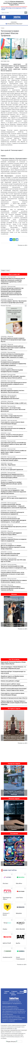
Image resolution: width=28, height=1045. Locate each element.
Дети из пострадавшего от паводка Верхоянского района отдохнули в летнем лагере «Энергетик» (13, 547)
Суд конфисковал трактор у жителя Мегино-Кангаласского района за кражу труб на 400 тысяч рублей (13, 444)
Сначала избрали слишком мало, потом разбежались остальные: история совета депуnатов (12, 574)
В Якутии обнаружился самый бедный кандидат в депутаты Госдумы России (14, 3)
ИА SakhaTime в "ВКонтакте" (14, 24)
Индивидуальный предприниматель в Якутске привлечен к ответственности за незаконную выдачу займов (12, 475)
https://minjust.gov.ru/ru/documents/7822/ (13, 1035)
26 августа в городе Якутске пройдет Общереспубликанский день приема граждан (11, 483)
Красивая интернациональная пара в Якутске (14, 698)
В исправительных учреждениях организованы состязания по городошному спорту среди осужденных (13, 363)
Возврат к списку (5, 270)
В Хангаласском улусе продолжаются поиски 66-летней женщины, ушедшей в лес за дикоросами (14, 384)
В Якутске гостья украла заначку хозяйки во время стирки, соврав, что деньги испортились (13, 452)
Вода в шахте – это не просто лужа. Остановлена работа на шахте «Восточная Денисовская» (13, 409)
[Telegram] (17, 239)
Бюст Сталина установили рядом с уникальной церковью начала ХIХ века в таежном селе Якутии (12, 588)
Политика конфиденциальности (9, 1006)
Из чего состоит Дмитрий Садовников (12, 469)
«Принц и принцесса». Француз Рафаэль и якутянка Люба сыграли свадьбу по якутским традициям (14, 702)
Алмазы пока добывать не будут (10, 681)
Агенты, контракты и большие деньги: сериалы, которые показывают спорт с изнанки (12, 436)
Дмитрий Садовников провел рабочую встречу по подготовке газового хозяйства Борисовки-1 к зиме (13, 347)
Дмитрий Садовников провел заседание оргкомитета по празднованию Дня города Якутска (13, 339)
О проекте (14, 991)
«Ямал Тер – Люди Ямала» (8, 465)
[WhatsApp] (14, 239)
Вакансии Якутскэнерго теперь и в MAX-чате (13, 403)
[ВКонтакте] (11, 239)
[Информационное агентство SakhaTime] (16, 17)
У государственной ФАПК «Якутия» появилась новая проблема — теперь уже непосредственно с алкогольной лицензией (13, 506)
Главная (6, 991)
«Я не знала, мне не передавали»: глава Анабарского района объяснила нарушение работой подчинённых (13, 491)
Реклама (12, 993)
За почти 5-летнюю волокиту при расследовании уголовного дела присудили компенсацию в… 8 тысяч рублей (13, 520)
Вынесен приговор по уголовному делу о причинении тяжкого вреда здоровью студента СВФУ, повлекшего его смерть (12, 355)
